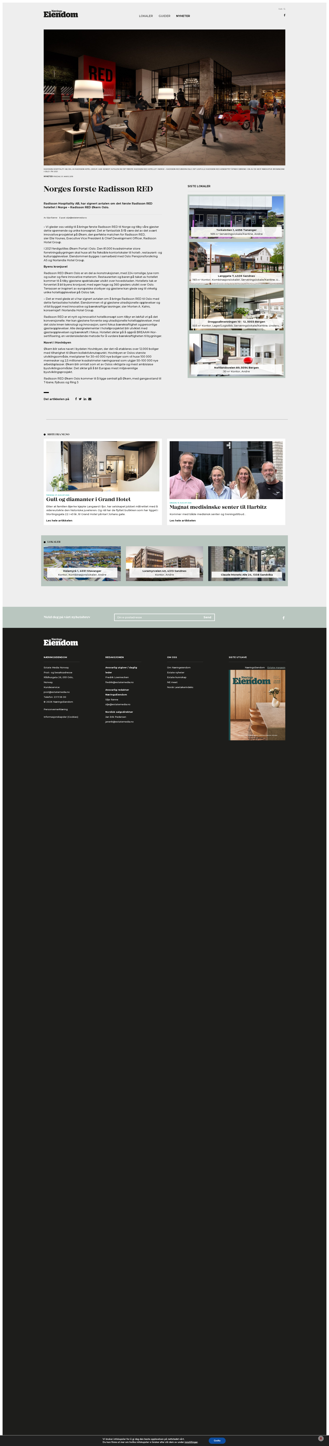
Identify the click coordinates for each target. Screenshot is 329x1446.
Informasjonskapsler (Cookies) (61, 716)
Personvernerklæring (56, 709)
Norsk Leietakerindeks (180, 687)
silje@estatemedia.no (76, 217)
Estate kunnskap (176, 677)
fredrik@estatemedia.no (119, 682)
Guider (164, 16)
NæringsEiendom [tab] (255, 667)
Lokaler (146, 16)
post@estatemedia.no (57, 692)
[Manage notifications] (321, 1438)
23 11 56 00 (60, 697)
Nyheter (183, 16)
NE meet (172, 682)
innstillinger (191, 1442)
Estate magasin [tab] (276, 667)
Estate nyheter (175, 672)
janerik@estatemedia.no (119, 721)
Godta (217, 1440)
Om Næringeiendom (179, 667)
